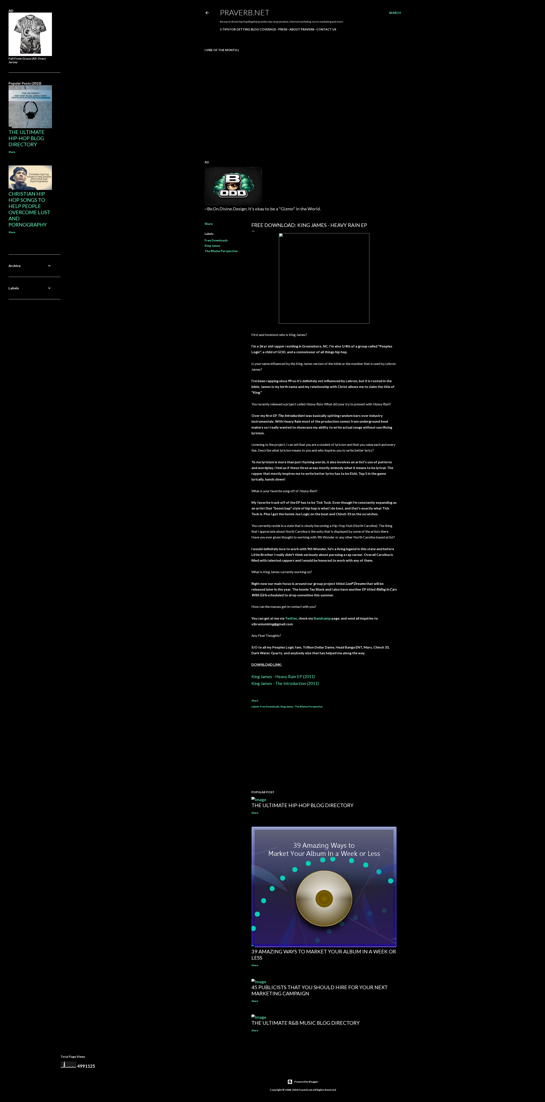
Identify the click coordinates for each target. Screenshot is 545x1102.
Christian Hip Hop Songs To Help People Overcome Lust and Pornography (29, 209)
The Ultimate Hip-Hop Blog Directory (302, 805)
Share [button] (209, 223)
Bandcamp (322, 618)
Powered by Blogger (306, 1081)
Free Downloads (216, 240)
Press (282, 29)
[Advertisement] (324, 750)
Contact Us (326, 29)
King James (212, 245)
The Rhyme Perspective (221, 251)
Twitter (291, 618)
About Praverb (301, 29)
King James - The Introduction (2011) (285, 683)
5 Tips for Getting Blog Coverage (248, 29)
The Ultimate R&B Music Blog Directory (305, 1023)
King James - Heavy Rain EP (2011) (283, 676)
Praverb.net (245, 12)
